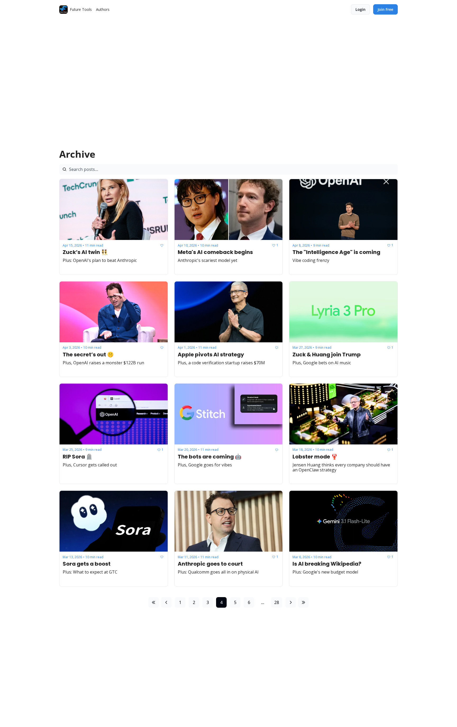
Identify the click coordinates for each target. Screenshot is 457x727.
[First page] (153, 602)
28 (276, 602)
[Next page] (290, 602)
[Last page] (303, 602)
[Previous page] (166, 602)
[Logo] (63, 9)
